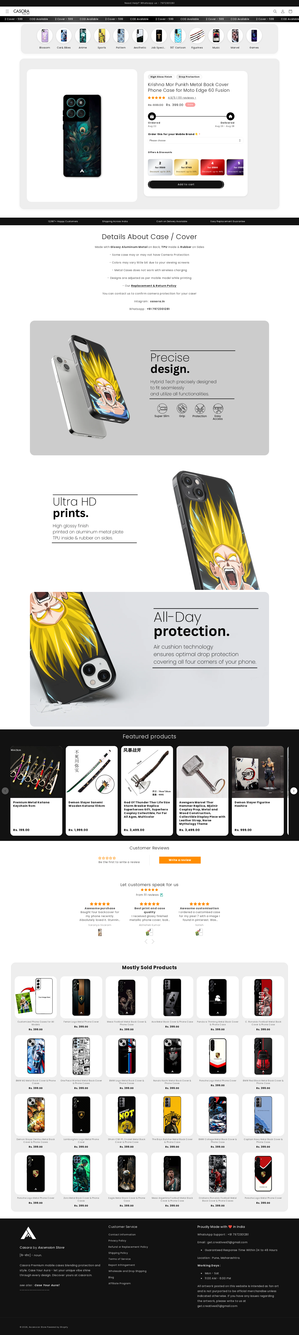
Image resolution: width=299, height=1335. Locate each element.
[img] (149, 889)
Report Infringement (121, 1265)
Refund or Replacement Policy (128, 1247)
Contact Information (122, 1234)
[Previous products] (5, 790)
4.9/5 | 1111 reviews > (182, 98)
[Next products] (293, 790)
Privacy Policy (117, 1240)
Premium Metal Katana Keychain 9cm (31, 804)
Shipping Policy (118, 1253)
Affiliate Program (119, 1283)
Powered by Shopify (57, 1327)
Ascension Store (38, 1327)
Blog (111, 1277)
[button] (7, 11)
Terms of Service (119, 1259)
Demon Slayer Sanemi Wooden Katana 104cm (87, 804)
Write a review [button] (180, 860)
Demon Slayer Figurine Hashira (252, 804)
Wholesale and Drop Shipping (127, 1271)
